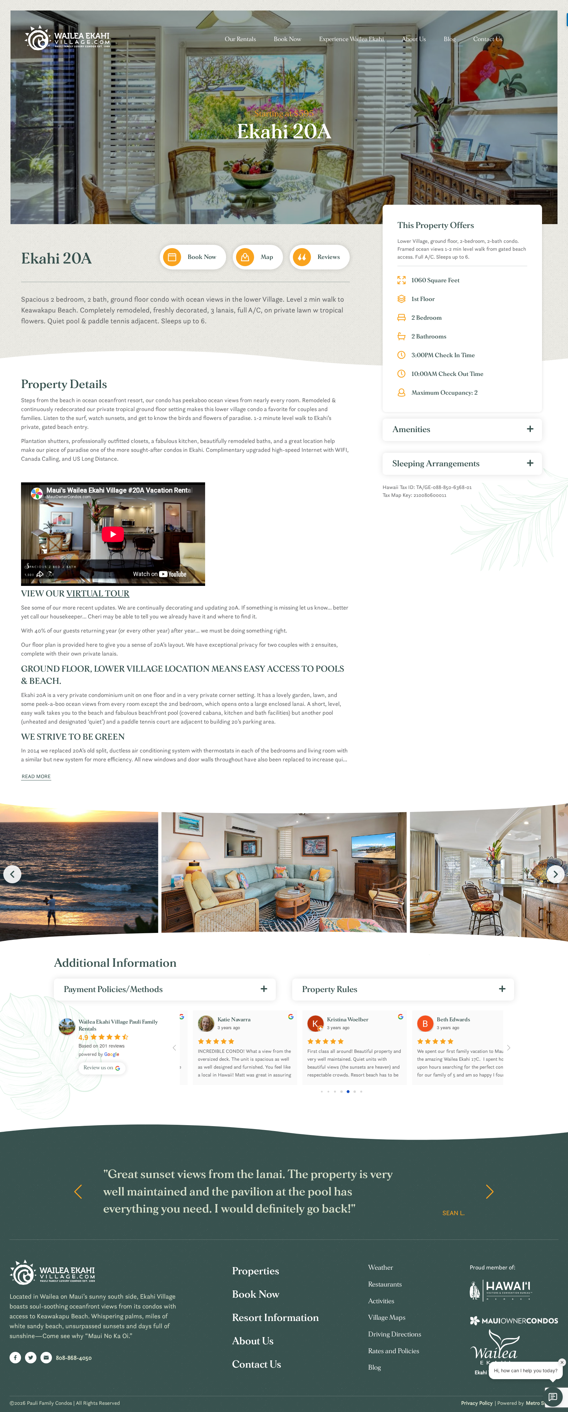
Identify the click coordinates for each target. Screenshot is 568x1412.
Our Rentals (240, 39)
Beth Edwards (440, 1019)
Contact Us (488, 39)
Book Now (287, 39)
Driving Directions (394, 1334)
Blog (450, 39)
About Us (414, 39)
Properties (255, 1271)
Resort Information (275, 1317)
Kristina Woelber (334, 1019)
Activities (381, 1301)
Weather (380, 1267)
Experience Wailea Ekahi (351, 39)
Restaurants (385, 1284)
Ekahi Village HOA (495, 1372)
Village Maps (387, 1317)
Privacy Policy (477, 1403)
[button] (556, 874)
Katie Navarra (220, 1019)
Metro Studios (542, 1403)
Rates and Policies (393, 1351)
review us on (98, 1067)
